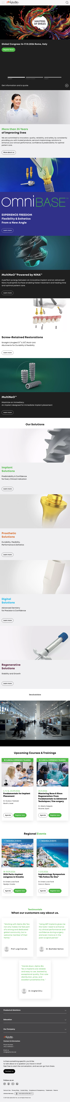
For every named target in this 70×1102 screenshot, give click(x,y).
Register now (20, 815)
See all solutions (35, 694)
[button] (67, 85)
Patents (56, 1090)
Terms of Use (7, 1090)
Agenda (8, 815)
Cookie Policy (24, 1090)
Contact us (9, 1071)
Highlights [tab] (46, 78)
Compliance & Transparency (37, 1090)
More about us (8, 152)
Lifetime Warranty (8, 1093)
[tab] (16, 78)
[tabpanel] (35, 43)
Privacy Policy (15, 1090)
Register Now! (8, 49)
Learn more (7, 230)
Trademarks (49, 1090)
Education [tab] (10, 78)
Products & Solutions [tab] (30, 78)
